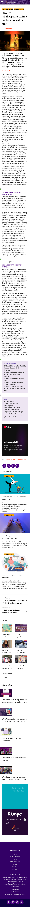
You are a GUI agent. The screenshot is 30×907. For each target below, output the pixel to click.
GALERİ (15, 864)
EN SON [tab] (5, 621)
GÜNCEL (15, 854)
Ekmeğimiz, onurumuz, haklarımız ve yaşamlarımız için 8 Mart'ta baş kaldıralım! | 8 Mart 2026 (14, 779)
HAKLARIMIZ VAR (15, 862)
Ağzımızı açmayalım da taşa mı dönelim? (13, 576)
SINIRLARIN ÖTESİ (15, 857)
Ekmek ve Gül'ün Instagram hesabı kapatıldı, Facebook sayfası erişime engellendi (14, 702)
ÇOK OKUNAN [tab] (7, 673)
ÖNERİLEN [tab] (6, 677)
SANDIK (15, 859)
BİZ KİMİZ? (15, 869)
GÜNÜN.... (15, 866)
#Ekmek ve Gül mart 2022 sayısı (13, 459)
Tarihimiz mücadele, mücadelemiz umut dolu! (14, 498)
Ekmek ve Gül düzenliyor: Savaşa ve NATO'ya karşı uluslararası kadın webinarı (14, 721)
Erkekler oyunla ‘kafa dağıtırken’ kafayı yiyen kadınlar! (13, 537)
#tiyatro (23, 459)
